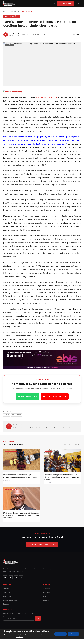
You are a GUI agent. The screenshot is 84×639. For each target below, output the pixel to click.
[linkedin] (5, 577)
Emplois (46, 596)
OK (38, 618)
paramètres (19, 637)
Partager (75, 34)
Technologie (16, 415)
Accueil (6, 11)
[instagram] (21, 577)
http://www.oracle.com (46, 97)
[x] (16, 577)
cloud (7, 415)
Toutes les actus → (72, 445)
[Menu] (78, 3)
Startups (6, 592)
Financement (8, 596)
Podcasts (46, 592)
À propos (46, 588)
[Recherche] (55, 3)
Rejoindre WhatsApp (27, 396)
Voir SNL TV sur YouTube (54, 396)
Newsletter (65, 3)
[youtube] (11, 577)
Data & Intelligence (10, 600)
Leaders (6, 604)
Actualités (15, 11)
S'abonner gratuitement (40, 544)
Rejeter (73, 634)
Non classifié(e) (28, 11)
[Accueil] (9, 3)
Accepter (60, 634)
